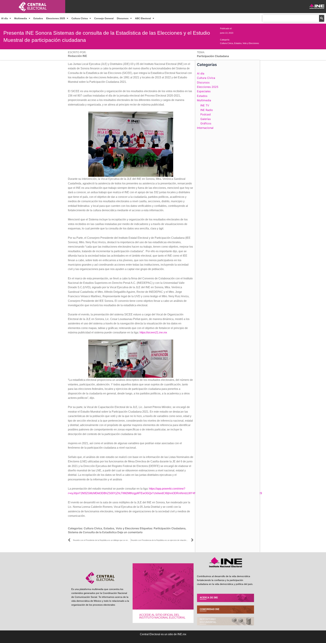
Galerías (205, 119)
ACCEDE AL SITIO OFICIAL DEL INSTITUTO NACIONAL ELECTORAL (162, 616)
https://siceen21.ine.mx (153, 332)
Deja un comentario (130, 532)
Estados (38, 18)
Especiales (204, 91)
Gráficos (205, 123)
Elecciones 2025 (55, 18)
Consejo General (104, 18)
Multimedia (20, 18)
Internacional (205, 127)
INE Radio (206, 110)
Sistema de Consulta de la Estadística (92, 532)
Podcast (205, 114)
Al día (4, 18)
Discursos (123, 18)
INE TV (204, 105)
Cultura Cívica (79, 18)
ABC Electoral (143, 18)
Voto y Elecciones (251, 43)
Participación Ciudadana (169, 528)
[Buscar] (321, 18)
